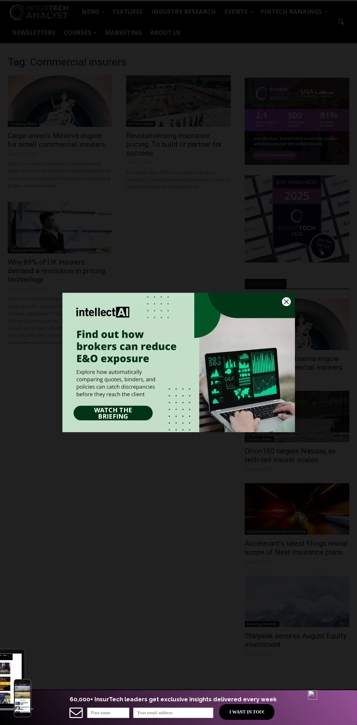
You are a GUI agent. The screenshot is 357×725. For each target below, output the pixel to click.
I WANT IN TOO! (246, 712)
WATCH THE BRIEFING (113, 413)
